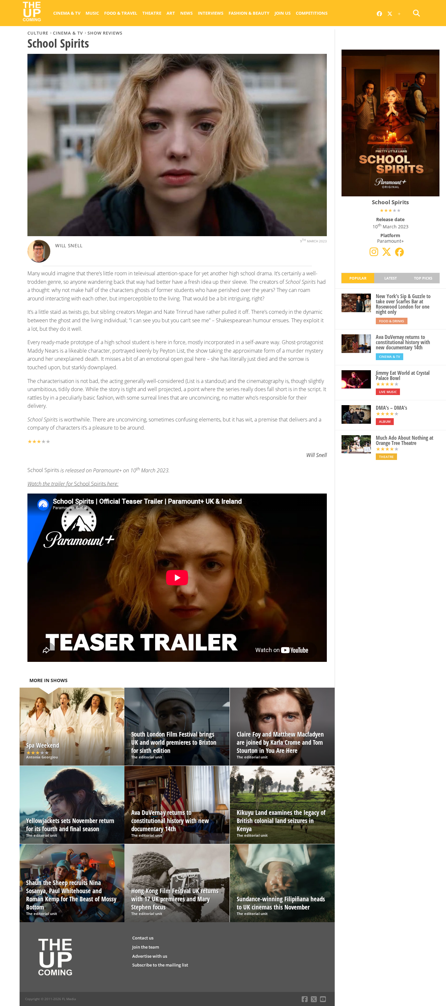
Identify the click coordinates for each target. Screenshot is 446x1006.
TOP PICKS (423, 278)
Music (92, 13)
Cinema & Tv (66, 13)
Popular (357, 278)
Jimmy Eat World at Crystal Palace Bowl (403, 375)
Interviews (210, 13)
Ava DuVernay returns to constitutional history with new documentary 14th (403, 342)
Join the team (145, 947)
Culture (37, 33)
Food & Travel (120, 13)
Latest (390, 278)
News (186, 13)
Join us (283, 13)
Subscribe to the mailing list (160, 965)
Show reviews (105, 33)
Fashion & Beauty (249, 13)
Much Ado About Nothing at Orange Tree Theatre (404, 440)
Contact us (142, 938)
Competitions (311, 13)
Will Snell (68, 245)
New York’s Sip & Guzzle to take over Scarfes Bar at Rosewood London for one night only (403, 304)
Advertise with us (149, 956)
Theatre (151, 13)
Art (171, 13)
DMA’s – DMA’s (391, 407)
